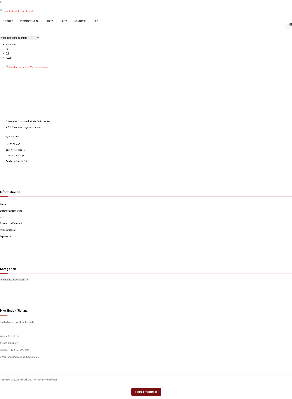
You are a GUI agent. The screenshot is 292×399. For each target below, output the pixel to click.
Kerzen (49, 20)
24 (7, 53)
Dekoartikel (80, 20)
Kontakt (3, 204)
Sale (95, 20)
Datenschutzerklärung (11, 210)
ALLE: (9, 57)
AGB (2, 217)
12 (7, 49)
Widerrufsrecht (7, 230)
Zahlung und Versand (11, 223)
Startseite (8, 20)
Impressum (5, 236)
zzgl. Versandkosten (15, 149)
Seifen (63, 20)
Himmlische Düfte (29, 20)
